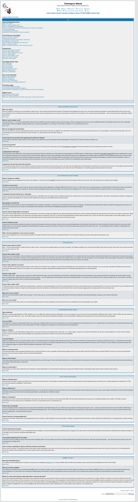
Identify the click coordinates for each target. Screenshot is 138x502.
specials (64, 13)
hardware (71, 13)
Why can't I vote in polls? (9, 58)
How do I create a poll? (9, 54)
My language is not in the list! (10, 41)
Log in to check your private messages (74, 10)
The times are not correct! (9, 38)
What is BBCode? (7, 63)
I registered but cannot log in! (10, 30)
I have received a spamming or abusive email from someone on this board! (23, 89)
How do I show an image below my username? (15, 42)
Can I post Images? (8, 67)
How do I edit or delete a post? (11, 51)
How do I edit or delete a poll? (11, 55)
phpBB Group (49, 462)
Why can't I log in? (7, 23)
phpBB (65, 499)
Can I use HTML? (7, 64)
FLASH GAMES (86, 13)
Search (64, 9)
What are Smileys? (8, 66)
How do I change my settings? (11, 37)
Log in (87, 10)
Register (88, 9)
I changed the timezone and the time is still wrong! (16, 39)
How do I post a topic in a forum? (11, 50)
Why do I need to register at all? (11, 25)
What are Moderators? (9, 77)
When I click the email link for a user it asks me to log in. (18, 45)
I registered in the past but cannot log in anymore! (16, 32)
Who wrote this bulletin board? (11, 94)
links (98, 13)
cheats (53, 13)
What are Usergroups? (9, 79)
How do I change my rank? (10, 44)
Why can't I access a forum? (10, 57)
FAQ (59, 9)
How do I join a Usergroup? (10, 80)
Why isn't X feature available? (11, 95)
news (48, 13)
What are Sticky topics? (9, 70)
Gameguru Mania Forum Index (10, 17)
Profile (60, 10)
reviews (58, 13)
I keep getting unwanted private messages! (14, 88)
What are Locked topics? (9, 71)
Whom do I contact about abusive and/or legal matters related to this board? (23, 97)
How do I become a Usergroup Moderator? (14, 82)
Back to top (6, 117)
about (93, 13)
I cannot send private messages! (11, 86)
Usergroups (80, 9)
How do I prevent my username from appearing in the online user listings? (23, 28)
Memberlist (72, 9)
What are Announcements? (10, 69)
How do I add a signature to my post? (13, 53)
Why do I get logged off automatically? (13, 26)
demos (78, 13)
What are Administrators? (9, 76)
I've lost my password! (8, 29)
